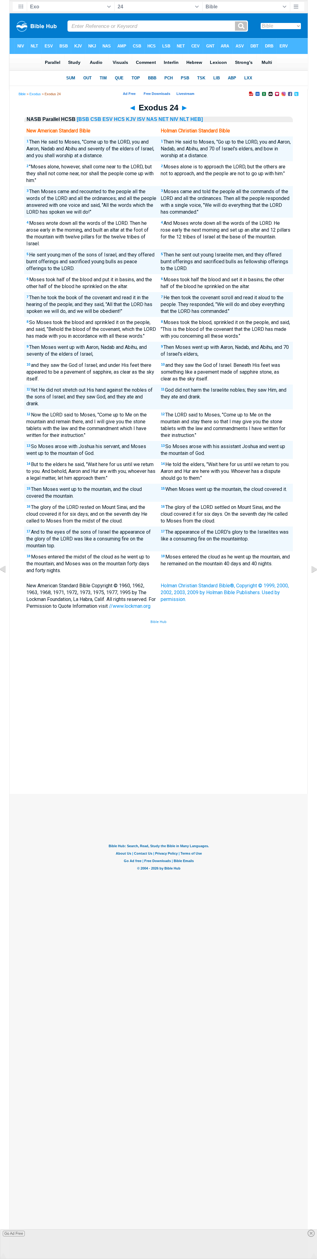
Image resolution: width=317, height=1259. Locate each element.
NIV (174, 119)
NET (163, 119)
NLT (184, 119)
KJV (131, 119)
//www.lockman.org (129, 606)
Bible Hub (158, 622)
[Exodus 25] (309, 583)
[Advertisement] (158, 748)
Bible (22, 94)
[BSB (83, 119)
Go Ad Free (13, 1233)
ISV (141, 119)
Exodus (35, 94)
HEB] (196, 119)
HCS (119, 119)
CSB (95, 119)
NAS (151, 119)
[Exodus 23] (7, 583)
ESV (107, 119)
